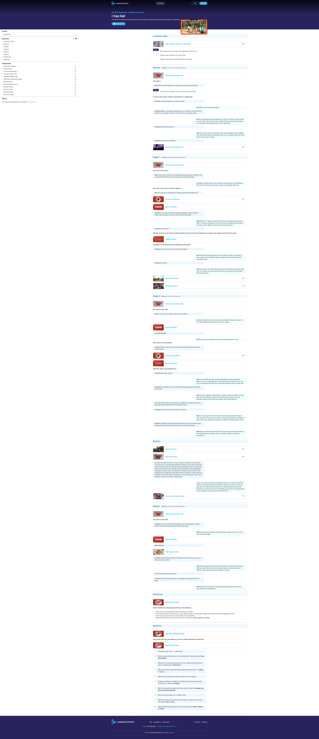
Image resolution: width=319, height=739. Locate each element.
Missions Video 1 (40, 89)
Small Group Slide (172, 602)
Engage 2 (6, 49)
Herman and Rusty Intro (40, 71)
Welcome (6, 44)
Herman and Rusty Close (40, 84)
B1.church (197, 722)
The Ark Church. (31, 102)
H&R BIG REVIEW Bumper (40, 76)
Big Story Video (40, 82)
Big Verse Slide (171, 363)
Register (203, 3)
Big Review (7, 59)
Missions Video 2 (40, 87)
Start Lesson (118, 24)
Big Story (6, 51)
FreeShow (204, 722)
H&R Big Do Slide (40, 92)
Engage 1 (6, 46)
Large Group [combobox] (6, 34)
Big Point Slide (171, 207)
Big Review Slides (172, 645)
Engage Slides (170, 239)
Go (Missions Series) (136, 12)
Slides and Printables (40, 66)
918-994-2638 (151, 726)
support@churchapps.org (169, 726)
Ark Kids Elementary (119, 12)
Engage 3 (6, 54)
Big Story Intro (40, 69)
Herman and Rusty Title (40, 74)
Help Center (166, 722)
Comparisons (157, 722)
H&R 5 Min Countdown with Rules (40, 79)
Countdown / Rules (9, 41)
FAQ (151, 722)
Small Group (7, 57)
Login (195, 3)
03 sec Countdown (40, 95)
